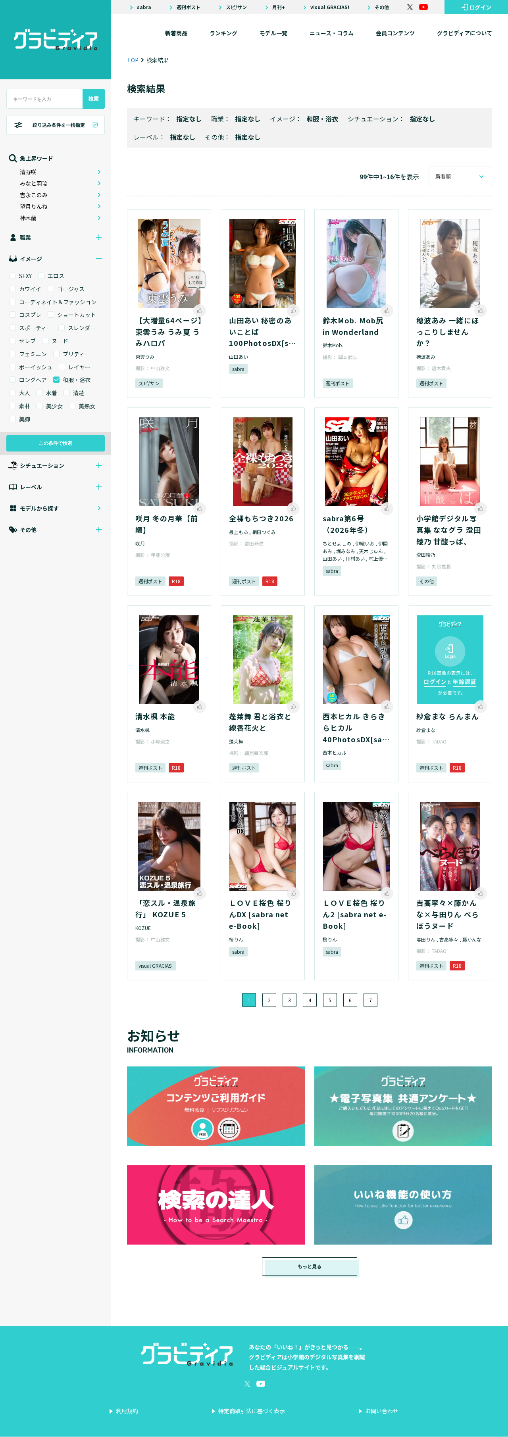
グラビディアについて (464, 33)
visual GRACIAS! (329, 7)
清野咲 (28, 172)
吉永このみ (34, 195)
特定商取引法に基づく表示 (251, 1411)
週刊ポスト (188, 7)
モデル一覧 (273, 33)
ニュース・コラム (332, 33)
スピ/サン (236, 7)
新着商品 (176, 33)
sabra (144, 7)
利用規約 (127, 1411)
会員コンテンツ (395, 33)
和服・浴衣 (322, 118)
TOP (133, 60)
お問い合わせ (381, 1411)
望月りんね (34, 206)
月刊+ (278, 7)
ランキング (223, 33)
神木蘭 (28, 218)
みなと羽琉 (34, 183)
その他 (382, 7)
